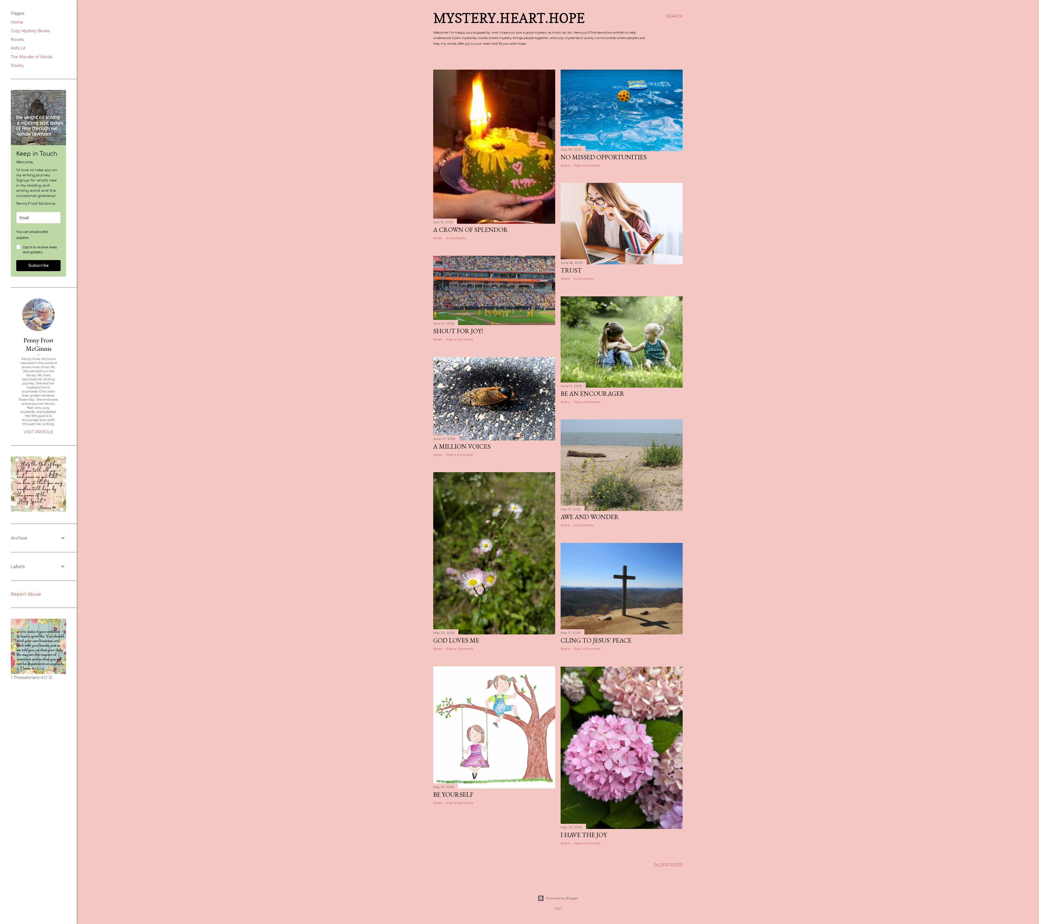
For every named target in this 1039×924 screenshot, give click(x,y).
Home (17, 22)
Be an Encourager (592, 393)
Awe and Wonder (590, 517)
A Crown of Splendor (470, 229)
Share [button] (437, 238)
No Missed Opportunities (604, 157)
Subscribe (38, 266)
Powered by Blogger (562, 898)
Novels (17, 39)
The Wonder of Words (31, 56)
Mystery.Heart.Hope (509, 18)
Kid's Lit (18, 48)
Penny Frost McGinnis (39, 344)
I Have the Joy (584, 835)
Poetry (17, 65)
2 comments (456, 238)
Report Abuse (26, 594)
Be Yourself (453, 794)
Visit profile (38, 432)
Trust (571, 270)
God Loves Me (456, 640)
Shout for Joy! (458, 331)
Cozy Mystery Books (30, 30)
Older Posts (668, 865)
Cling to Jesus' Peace (596, 640)
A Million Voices (462, 446)
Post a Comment (587, 165)
